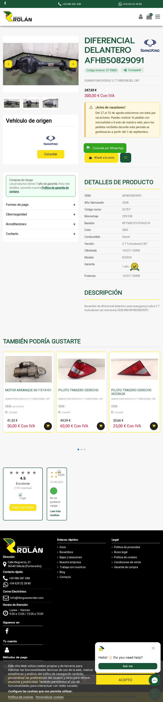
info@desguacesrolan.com (27, 598)
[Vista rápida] (51, 365)
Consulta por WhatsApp (108, 148)
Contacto (65, 577)
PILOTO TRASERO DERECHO (78, 390)
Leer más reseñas (55, 513)
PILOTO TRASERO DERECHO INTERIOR (131, 392)
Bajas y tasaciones (71, 557)
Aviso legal (120, 552)
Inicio (63, 547)
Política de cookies (125, 557)
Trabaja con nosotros (73, 567)
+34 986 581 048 (19, 578)
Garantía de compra (126, 567)
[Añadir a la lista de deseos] (125, 158)
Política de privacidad (127, 547)
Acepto (125, 679)
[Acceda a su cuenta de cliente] (7, 651)
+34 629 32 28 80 (20, 583)
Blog (62, 572)
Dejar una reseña (23, 507)
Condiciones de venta (127, 562)
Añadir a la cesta (104, 158)
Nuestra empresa (70, 562)
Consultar (50, 154)
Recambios (66, 552)
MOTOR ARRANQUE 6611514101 (28, 390)
